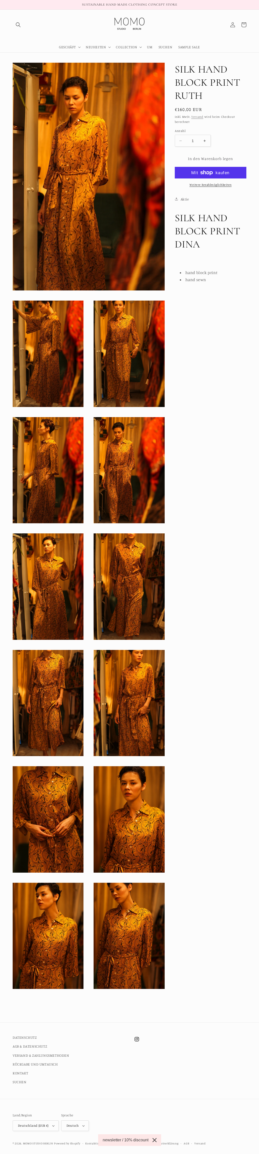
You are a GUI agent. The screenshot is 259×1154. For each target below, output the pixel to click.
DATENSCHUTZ (25, 1037)
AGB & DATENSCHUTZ (30, 1046)
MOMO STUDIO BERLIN (38, 1143)
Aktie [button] (185, 199)
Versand (197, 117)
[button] (18, 24)
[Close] (155, 1140)
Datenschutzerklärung (163, 1143)
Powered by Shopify (67, 1143)
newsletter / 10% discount (125, 1140)
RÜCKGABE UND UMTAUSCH (35, 1064)
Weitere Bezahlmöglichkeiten (210, 185)
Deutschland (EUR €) (33, 1125)
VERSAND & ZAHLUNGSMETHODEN (41, 1055)
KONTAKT (20, 1073)
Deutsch (73, 1125)
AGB (186, 1143)
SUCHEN (20, 1082)
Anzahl (180, 131)
